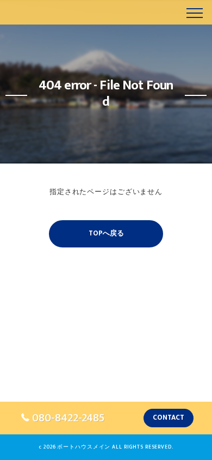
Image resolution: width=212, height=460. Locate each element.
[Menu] (195, 12)
